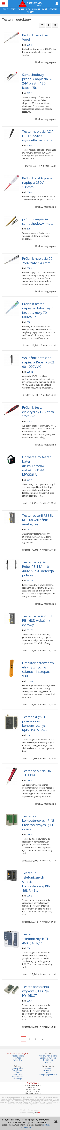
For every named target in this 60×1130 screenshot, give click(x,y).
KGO (48, 1072)
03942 (30, 371)
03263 (30, 681)
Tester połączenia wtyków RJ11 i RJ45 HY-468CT (36, 991)
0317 (29, 479)
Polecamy (18, 1074)
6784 (29, 44)
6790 (29, 145)
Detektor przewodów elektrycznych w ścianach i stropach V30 (38, 669)
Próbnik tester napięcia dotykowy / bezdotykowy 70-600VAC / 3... (37, 310)
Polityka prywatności (48, 1074)
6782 (29, 322)
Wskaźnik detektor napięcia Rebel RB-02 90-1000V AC (38, 362)
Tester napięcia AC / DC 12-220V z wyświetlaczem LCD (37, 135)
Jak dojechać (48, 1070)
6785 (29, 268)
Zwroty (48, 1062)
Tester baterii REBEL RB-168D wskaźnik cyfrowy (37, 620)
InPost (18, 1058)
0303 (29, 1000)
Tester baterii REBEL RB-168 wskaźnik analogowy (37, 519)
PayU (18, 1072)
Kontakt (48, 1068)
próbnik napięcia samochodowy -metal (38, 221)
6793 (29, 421)
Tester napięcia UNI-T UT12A (37, 773)
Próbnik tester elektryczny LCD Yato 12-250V (38, 411)
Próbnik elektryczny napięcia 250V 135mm (37, 182)
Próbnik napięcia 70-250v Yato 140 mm (37, 260)
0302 (29, 948)
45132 (30, 580)
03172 (30, 630)
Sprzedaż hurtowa (48, 1058)
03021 (30, 895)
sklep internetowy (27, 1113)
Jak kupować (18, 1068)
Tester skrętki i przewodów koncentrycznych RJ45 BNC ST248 (34, 723)
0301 (29, 735)
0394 (29, 780)
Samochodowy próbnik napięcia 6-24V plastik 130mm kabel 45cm (37, 81)
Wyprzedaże (17, 1076)
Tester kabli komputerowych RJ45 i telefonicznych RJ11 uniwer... (38, 823)
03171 (30, 529)
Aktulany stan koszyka (48, 1056)
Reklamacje (48, 1060)
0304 (29, 834)
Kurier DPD (17, 1060)
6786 (29, 192)
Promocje (18, 1078)
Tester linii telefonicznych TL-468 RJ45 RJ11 (36, 938)
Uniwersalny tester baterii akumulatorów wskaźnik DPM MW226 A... (36, 466)
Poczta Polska (18, 1056)
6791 (29, 228)
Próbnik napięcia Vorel (35, 37)
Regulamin (17, 1070)
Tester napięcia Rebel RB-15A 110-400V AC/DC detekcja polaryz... (38, 569)
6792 (29, 93)
